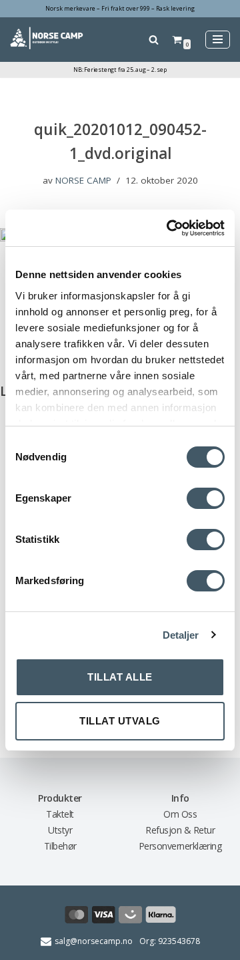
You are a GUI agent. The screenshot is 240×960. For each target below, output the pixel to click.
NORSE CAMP (83, 180)
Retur (204, 830)
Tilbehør (60, 846)
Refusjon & (169, 830)
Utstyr (60, 830)
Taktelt (60, 814)
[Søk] (154, 40)
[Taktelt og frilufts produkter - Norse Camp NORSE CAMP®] (46, 39)
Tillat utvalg (120, 720)
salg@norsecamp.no (94, 941)
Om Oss (180, 814)
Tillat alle (120, 677)
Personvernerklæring (180, 846)
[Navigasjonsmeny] (217, 40)
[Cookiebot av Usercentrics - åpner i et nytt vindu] (169, 228)
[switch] (206, 498)
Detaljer (181, 635)
